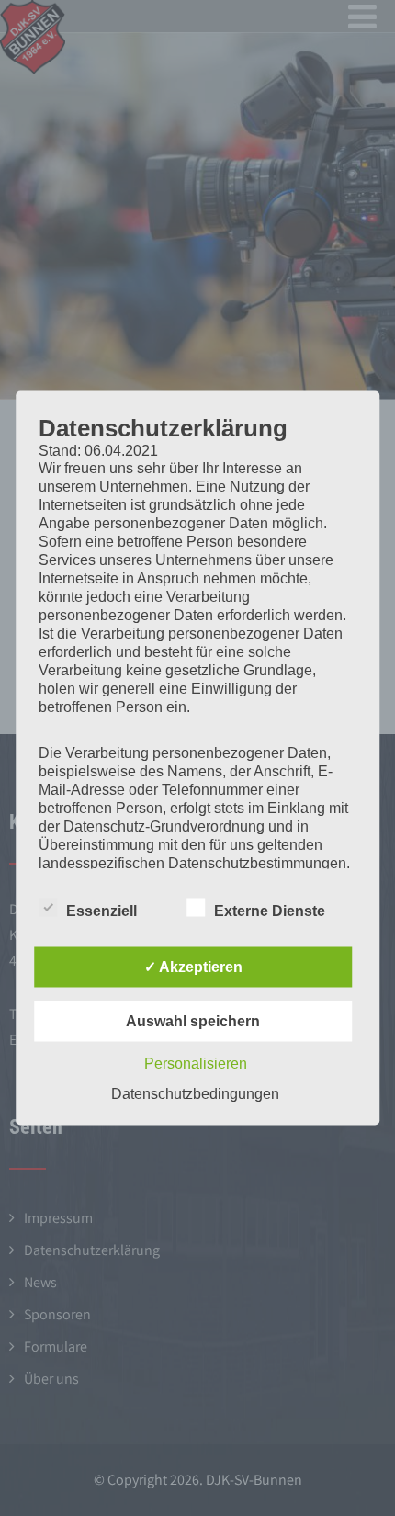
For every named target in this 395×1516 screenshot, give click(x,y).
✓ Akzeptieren (193, 967)
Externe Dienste (269, 911)
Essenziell (101, 911)
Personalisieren (195, 1063)
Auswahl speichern (193, 1021)
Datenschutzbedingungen (195, 1094)
